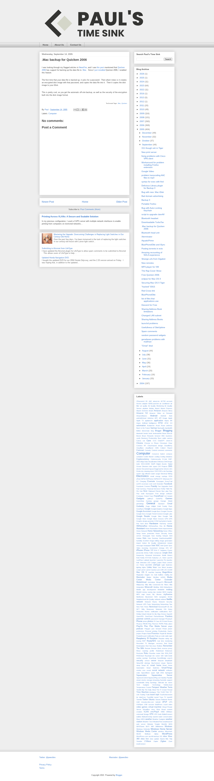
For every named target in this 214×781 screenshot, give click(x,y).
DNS (170, 466)
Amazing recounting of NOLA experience (152, 253)
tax (166, 682)
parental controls (143, 619)
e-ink (164, 471)
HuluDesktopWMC (165, 538)
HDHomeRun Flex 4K (157, 526)
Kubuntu (155, 558)
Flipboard (151, 491)
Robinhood (159, 651)
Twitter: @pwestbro (47, 757)
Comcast (140, 450)
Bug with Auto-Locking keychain (152, 209)
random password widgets (154, 335)
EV (171, 479)
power (170, 629)
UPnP (164, 702)
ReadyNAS (151, 641)
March (145, 370)
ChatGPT (161, 441)
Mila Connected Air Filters (159, 585)
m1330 (169, 570)
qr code (162, 636)
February (146, 374)
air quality (143, 406)
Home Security (161, 533)
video (170, 704)
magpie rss (149, 575)
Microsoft (168, 582)
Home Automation (151, 528)
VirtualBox (146, 709)
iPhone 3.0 (148, 550)
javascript (139, 553)
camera (169, 438)
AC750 (163, 401)
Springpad (168, 673)
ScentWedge (161, 658)
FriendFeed (158, 496)
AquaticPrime (148, 240)
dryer (152, 471)
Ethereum (166, 479)
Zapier (156, 741)
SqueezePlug (153, 678)
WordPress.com (142, 736)
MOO (164, 592)
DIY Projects (163, 466)
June (144, 358)
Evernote (151, 481)
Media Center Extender (159, 580)
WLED (138, 734)
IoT (171, 548)
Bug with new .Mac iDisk (153, 192)
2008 (142, 117)
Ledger (153, 562)
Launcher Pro (161, 560)
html (170, 536)
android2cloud (141, 418)
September (147, 144)
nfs (171, 607)
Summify (163, 680)
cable (164, 438)
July (144, 354)
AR (171, 420)
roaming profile (148, 651)
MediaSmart (141, 582)
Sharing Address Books (152, 319)
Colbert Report (166, 448)
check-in (169, 441)
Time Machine (142, 692)
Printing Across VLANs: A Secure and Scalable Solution (70, 216)
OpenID (169, 614)
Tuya (161, 697)
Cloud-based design (155, 445)
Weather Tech (148, 722)
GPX (170, 519)
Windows (168, 726)
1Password (140, 401)
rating (167, 638)
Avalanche (150, 425)
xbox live (145, 739)
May (144, 362)
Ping (149, 624)
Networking (156, 604)
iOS (167, 548)
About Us (59, 45)
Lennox (169, 562)
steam (138, 680)
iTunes (169, 550)
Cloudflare (140, 448)
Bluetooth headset (150, 218)
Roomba (152, 653)
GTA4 (156, 521)
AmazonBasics (141, 416)
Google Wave (152, 519)
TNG (167, 692)
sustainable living (142, 682)
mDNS (163, 577)
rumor (158, 656)
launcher (153, 560)
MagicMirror (167, 572)
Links (149, 567)
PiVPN (161, 624)
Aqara (167, 420)
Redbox (159, 646)
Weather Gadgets (158, 719)
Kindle (164, 555)
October (146, 140)
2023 (142, 85)
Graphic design (141, 521)
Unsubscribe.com (147, 702)
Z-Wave (147, 741)
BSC (163, 436)
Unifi (137, 702)
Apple (170, 418)
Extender (160, 484)
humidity (139, 541)
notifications (163, 611)
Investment (154, 548)
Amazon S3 (142, 413)
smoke (138, 670)
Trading (142, 694)
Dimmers (145, 466)
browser (158, 436)
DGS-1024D (145, 464)
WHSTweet (140, 726)
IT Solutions (162, 550)
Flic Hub (139, 491)
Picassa (139, 624)
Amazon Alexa (167, 411)
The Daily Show (150, 690)
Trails (148, 694)
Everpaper (160, 481)
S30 (162, 656)
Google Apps (167, 509)
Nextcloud (153, 607)
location (169, 567)
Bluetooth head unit (150, 233)
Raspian (161, 638)
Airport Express (166, 408)
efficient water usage (152, 474)
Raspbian (154, 638)
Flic (171, 489)
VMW (163, 712)
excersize (145, 484)
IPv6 (155, 550)
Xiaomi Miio (164, 739)
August (145, 350)
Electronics (142, 476)
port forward (156, 629)
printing (154, 631)
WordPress (167, 734)
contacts (169, 454)
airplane (145, 408)
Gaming (149, 501)
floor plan (165, 491)
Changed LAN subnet (151, 315)
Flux (170, 491)
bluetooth (139, 433)
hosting (158, 536)
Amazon (157, 411)
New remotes (148, 263)
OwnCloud (148, 616)
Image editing (154, 541)
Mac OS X (141, 572)
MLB (161, 587)
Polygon (147, 629)
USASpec (139, 704)
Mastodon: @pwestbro (118, 757)
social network (158, 670)
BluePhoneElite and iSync (153, 244)
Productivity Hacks (165, 631)
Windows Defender (143, 729)
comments (168, 450)
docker (138, 469)
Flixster (158, 491)
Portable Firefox (149, 204)
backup (154, 428)
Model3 (139, 592)
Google (147, 509)
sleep (138, 665)
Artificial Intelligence (149, 423)
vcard (165, 704)
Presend (148, 631)
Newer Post (48, 202)
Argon (138, 423)
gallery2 (150, 498)
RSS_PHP (168, 653)
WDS (143, 719)
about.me (156, 401)
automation (141, 426)
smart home (155, 665)
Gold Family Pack (164, 506)
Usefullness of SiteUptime (153, 327)
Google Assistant (143, 511)
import (138, 543)
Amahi (151, 411)
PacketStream (159, 616)
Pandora (168, 616)
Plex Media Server (158, 626)
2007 (142, 121)
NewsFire (83, 67)
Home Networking (155, 531)
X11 (161, 736)
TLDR (163, 692)
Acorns (139, 403)
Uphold (157, 702)
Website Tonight (153, 724)
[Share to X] (80, 109)
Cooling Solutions (166, 457)
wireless (161, 731)
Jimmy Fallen (148, 553)
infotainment (162, 543)
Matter (149, 577)
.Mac (84, 70)
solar (138, 673)
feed (170, 486)
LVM (161, 570)
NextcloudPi (162, 607)
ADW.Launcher (153, 403)
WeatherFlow (157, 722)
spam (153, 673)
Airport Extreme (142, 411)
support (169, 680)
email (152, 476)
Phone (139, 621)
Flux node (140, 493)
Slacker (169, 663)
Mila (146, 585)
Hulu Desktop (153, 538)
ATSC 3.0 (168, 423)
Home (45, 45)
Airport (157, 408)
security (139, 661)
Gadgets (140, 498)
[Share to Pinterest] (85, 109)
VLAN (146, 712)
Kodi (137, 558)
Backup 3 (146, 200)
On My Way (156, 614)
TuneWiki (150, 697)
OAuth (144, 614)
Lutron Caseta (151, 570)
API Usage (163, 418)
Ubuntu (152, 700)
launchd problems (150, 323)
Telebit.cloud (167, 685)
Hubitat (138, 538)
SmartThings (166, 668)
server (153, 661)
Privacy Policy (45, 765)
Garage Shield (166, 501)
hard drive (144, 523)
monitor (159, 592)
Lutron (143, 570)
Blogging (167, 430)
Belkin (138, 431)
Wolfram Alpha (151, 734)
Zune (170, 741)
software (169, 670)
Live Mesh (162, 567)
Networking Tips (166, 604)
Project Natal (146, 633)
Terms (42, 768)
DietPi (153, 464)
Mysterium (149, 597)
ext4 (154, 484)
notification (154, 611)
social (149, 670)
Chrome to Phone (151, 443)
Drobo (138, 471)
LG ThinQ (140, 565)
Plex (146, 626)
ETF (160, 479)
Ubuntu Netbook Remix (163, 699)
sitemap (147, 663)
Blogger (158, 431)
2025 (142, 78)
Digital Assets (161, 464)
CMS (157, 448)
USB (145, 704)
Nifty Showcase (148, 609)
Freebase (139, 496)
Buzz (159, 438)
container (139, 457)
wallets (138, 717)
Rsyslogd (148, 656)
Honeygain (146, 536)
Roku (146, 653)
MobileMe (161, 589)
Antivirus (150, 418)
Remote (147, 648)
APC (156, 418)
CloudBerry (168, 445)
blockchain (146, 431)
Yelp (170, 739)
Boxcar (169, 433)
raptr (170, 636)
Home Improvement (165, 528)
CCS (154, 441)
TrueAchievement (166, 694)
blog (152, 431)
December (147, 133)
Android (153, 415)
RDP (144, 641)
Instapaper (147, 545)
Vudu (159, 714)
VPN (151, 714)
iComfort (146, 541)
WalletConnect (167, 714)
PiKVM (145, 624)
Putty (157, 636)
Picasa (169, 621)
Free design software (163, 493)
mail (155, 575)
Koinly (142, 558)
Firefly (163, 489)
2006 (142, 125)
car (144, 441)
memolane (151, 582)
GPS (166, 519)
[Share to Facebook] (83, 109)
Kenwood (148, 555)
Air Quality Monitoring (156, 406)
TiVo (158, 692)
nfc (168, 607)
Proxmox (155, 634)
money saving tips (149, 592)
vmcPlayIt (154, 712)
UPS (170, 702)
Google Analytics (157, 509)
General (150, 503)
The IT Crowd (161, 690)
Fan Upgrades (163, 486)
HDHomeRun (141, 526)
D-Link (164, 459)
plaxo (170, 624)
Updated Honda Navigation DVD (55, 258)
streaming (156, 680)
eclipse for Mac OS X (151, 279)
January (146, 378)
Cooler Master (149, 457)
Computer (52, 113)
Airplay (151, 408)
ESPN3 (156, 479)
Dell (165, 461)
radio (166, 636)
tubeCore (142, 697)
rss (162, 653)
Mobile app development (146, 589)
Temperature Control (143, 687)
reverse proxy (167, 648)
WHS (170, 724)
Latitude (146, 560)
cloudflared (149, 448)
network (139, 602)
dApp (142, 461)
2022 (142, 89)
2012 (142, 101)
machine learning (154, 572)
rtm (153, 656)
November (147, 137)
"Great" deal (147, 346)
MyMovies (140, 597)
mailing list (168, 575)
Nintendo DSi (161, 609)
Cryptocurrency (142, 459)
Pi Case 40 (158, 621)
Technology (156, 685)
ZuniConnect (140, 744)
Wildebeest (159, 726)
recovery (159, 643)
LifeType (156, 565)
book (150, 433)
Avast (158, 425)
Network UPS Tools (143, 604)
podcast (139, 629)
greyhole (151, 521)
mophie (169, 592)
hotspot (165, 536)
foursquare (150, 493)
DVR (160, 471)
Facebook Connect (143, 486)
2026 (142, 74)
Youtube (139, 741)
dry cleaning (145, 471)
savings (145, 658)
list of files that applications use (150, 299)
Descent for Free (149, 305)
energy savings (161, 476)
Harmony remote (166, 523)
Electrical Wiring (166, 474)
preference (140, 631)
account (169, 401)
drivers (166, 469)
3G (146, 401)
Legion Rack (161, 562)
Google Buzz (156, 511)
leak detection (141, 562)
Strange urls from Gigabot (153, 259)
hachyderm (163, 521)
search (169, 658)
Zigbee (163, 741)
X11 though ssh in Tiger (152, 148)
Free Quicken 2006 (150, 275)
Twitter (145, 700)
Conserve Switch (158, 454)
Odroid (148, 614)
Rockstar (139, 653)
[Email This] (74, 109)
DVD (156, 471)
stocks (143, 680)
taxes (170, 682)
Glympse (161, 504)
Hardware (153, 523)
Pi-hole (164, 621)
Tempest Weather (159, 687)
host (153, 536)
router (158, 653)
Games (169, 498)
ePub (138, 479)
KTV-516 (148, 558)
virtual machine (154, 707)
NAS (156, 597)
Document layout (148, 469)
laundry (169, 560)
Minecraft (149, 587)
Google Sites (156, 516)
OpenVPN (140, 616)
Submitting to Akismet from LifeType (57, 248)
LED (148, 562)
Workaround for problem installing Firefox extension (153, 165)
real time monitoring (164, 641)
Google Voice (141, 519)
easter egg (140, 474)
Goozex (161, 519)
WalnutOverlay (147, 717)
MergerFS (159, 582)
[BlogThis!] (77, 109)
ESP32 (143, 479)
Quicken (124, 103)
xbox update (154, 739)
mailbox (160, 575)
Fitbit (167, 489)
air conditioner (165, 403)
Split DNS (160, 673)
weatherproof (167, 722)
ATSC (160, 423)
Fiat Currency (141, 489)
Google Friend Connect (154, 514)
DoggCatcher (159, 469)
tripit (157, 695)
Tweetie (139, 699)
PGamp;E (168, 619)
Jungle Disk (167, 553)
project (138, 633)
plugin (170, 626)
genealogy (140, 504)
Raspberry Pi (142, 638)
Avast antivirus (166, 425)
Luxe (158, 570)
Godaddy (140, 506)
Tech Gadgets (142, 685)
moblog (169, 590)
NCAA (170, 597)
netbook (157, 599)
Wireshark (168, 731)
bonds (146, 433)
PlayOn (139, 626)
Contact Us (75, 45)
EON (170, 476)
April (144, 366)
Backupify (161, 428)
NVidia (138, 614)
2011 (142, 105)
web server (141, 724)
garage (156, 501)
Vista (158, 709)
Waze (138, 719)
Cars (149, 440)
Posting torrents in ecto (152, 248)
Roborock (168, 651)
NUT (170, 611)
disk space (153, 466)
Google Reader (143, 516)
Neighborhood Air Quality (145, 599)
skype (163, 663)
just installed (100, 70)
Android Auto (166, 416)
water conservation (165, 717)
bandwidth (168, 428)
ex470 (138, 484)
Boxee (138, 436)
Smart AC (145, 665)
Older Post (121, 202)
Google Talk (167, 516)
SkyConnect (155, 663)
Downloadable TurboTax (153, 222)
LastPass (139, 560)
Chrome (139, 443)
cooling (156, 457)
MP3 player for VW (150, 267)
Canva (138, 441)
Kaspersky (140, 555)
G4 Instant (168, 496)
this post (100, 67)
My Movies (157, 594)
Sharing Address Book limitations (152, 310)
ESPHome (149, 479)
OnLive (163, 614)
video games (141, 707)
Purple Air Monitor (166, 633)
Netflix (169, 599)
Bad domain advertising (152, 196)
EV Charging (141, 481)
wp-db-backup (154, 736)
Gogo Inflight (151, 506)
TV (165, 697)
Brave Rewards (148, 436)
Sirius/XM (139, 663)
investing (145, 548)
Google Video (148, 171)
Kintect (169, 555)
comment (161, 450)
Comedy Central (151, 450)
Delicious (160, 461)
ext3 (150, 484)
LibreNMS (148, 565)
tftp (143, 690)
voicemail (139, 714)
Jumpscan (157, 553)
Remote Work (156, 648)
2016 (142, 93)
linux (155, 567)
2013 (142, 97)
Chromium (163, 443)
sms (143, 670)
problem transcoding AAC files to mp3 (153, 176)
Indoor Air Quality (149, 543)
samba (138, 658)
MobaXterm (168, 587)
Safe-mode (168, 656)
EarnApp (169, 471)
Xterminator (147, 236)
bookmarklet (157, 433)
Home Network (141, 531)
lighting (138, 567)
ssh (159, 678)
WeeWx (164, 724)
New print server (149, 152)
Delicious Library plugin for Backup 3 (152, 186)
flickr (145, 491)
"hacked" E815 (148, 286)
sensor (147, 660)
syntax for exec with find (153, 181)
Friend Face (148, 496)
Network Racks (151, 602)
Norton (147, 611)
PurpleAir (139, 636)
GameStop (140, 501)
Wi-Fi (147, 726)
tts (137, 697)
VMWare (169, 712)
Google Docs (141, 514)
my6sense (167, 594)
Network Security (165, 602)
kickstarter (157, 555)
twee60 (169, 697)
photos (150, 621)
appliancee (149, 420)
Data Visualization (150, 461)
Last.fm (169, 558)
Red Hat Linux (151, 646)
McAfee (156, 577)
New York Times (142, 607)
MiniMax (156, 587)
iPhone (139, 550)
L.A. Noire (162, 558)
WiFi (152, 726)
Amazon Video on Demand (161, 413)
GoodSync (140, 509)
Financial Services (153, 489)
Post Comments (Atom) (90, 209)
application (158, 421)
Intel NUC (156, 546)
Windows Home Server (161, 729)
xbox (165, 736)
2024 (142, 81)
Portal (164, 629)
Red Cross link (148, 291)
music (148, 594)
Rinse (138, 651)
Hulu (144, 538)
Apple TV (140, 420)
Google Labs (167, 514)
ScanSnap (152, 658)
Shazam (161, 660)
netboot (163, 599)
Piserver (155, 624)
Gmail (169, 504)
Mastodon (140, 577)
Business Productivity (149, 438)
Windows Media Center (146, 731)
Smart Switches (152, 668)
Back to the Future (143, 428)
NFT (138, 609)
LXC (165, 570)
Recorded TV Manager (145, 643)
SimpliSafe (168, 660)
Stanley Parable (166, 678)
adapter (145, 403)
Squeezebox (141, 675)
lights (144, 567)
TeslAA (138, 690)
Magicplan (140, 575)
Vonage (146, 714)
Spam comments (149, 331)
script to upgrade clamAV (153, 214)
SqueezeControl (142, 678)
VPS (155, 714)
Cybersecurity (156, 459)
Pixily (166, 624)
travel (152, 695)
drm (170, 469)
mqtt (143, 594)
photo (145, 621)
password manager (158, 619)
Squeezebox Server (162, 675)
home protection (148, 533)
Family (154, 486)
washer (155, 717)
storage (149, 680)
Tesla (170, 687)
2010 (142, 109)
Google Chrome (166, 511)
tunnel (156, 697)
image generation (166, 541)
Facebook (168, 484)
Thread (169, 690)
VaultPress (158, 704)
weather (148, 719)
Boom (164, 433)
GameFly (159, 498)
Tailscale (161, 682)
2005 (142, 129)
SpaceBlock (145, 673)
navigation (162, 597)
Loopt (138, 570)
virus (153, 709)
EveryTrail (168, 481)
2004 (142, 383)
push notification (149, 636)
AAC (150, 401)
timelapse (152, 692)
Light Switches (166, 565)
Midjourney (140, 585)
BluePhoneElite (148, 294)
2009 (142, 113)
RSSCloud (140, 656)
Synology (153, 682)
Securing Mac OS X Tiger (153, 283)
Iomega (161, 548)
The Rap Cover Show (151, 271)
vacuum (151, 704)
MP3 (138, 594)
